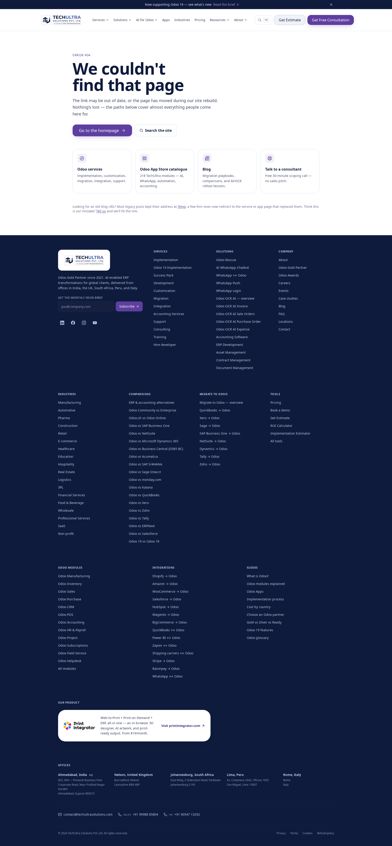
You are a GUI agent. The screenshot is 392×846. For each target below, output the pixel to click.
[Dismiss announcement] (331, 4)
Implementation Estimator (290, 433)
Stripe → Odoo (163, 661)
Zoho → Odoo (210, 464)
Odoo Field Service (72, 653)
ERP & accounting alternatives (151, 402)
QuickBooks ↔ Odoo (168, 630)
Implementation (166, 260)
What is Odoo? (258, 576)
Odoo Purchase (69, 599)
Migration (161, 298)
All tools (276, 441)
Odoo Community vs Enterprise (152, 410)
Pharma (64, 418)
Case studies (288, 298)
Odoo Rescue (226, 260)
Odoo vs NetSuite (142, 433)
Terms (294, 833)
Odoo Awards (289, 275)
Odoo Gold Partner (293, 267)
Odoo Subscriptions (73, 645)
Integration (162, 306)
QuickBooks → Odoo (215, 410)
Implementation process (265, 599)
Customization (164, 291)
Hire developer (165, 344)
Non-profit (66, 533)
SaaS (61, 526)
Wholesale (66, 510)
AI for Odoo (145, 20)
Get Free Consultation (330, 19)
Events (284, 291)
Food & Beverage (71, 503)
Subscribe (127, 306)
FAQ (282, 314)
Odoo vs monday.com (145, 479)
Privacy (281, 833)
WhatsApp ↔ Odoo (231, 275)
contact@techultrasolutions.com (88, 814)
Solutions (120, 20)
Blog (282, 306)
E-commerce (67, 441)
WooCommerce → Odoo (170, 591)
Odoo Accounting (71, 622)
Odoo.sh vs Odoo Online (147, 418)
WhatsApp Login (228, 291)
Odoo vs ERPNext (142, 526)
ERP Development (229, 344)
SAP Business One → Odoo (220, 433)
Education (65, 456)
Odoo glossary (258, 638)
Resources (217, 20)
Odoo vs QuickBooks (144, 495)
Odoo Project (68, 638)
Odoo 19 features (260, 630)
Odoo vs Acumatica (143, 456)
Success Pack (163, 275)
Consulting (162, 329)
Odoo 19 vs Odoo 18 (144, 541)
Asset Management (231, 352)
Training (160, 337)
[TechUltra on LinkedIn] (62, 323)
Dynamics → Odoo (213, 449)
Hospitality (66, 464)
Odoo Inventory (70, 584)
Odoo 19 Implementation (173, 267)
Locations (286, 321)
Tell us (101, 211)
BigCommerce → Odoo (169, 622)
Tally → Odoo (209, 456)
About (238, 20)
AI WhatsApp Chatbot (232, 267)
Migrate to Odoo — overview (221, 402)
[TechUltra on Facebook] (73, 323)
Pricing (200, 20)
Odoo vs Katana (141, 487)
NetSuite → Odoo (213, 441)
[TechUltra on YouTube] (95, 323)
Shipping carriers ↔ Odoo (172, 653)
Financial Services (71, 495)
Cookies (308, 833)
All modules (67, 668)
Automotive (66, 410)
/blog (182, 206)
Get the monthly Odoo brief (80, 298)
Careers (284, 283)
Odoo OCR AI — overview (235, 298)
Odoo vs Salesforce (143, 533)
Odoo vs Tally (139, 518)
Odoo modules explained (266, 584)
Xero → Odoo (209, 418)
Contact (284, 329)
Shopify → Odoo (164, 576)
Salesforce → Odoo (166, 599)
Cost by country (258, 607)
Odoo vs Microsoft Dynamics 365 (153, 441)
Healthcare (66, 449)
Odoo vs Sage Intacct (145, 472)
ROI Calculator (281, 425)
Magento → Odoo (165, 614)
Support (160, 321)
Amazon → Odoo (165, 584)
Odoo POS (65, 614)
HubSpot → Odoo (165, 607)
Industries (182, 20)
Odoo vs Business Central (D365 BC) (156, 449)
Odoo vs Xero (139, 503)
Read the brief (224, 4)
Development (164, 283)
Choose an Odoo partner (265, 614)
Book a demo (280, 410)
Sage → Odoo (210, 425)
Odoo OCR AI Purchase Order (238, 321)
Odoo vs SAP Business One (149, 425)
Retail (62, 433)
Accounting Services (169, 314)
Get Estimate (290, 19)
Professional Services (74, 518)
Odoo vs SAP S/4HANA (145, 464)
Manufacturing (69, 402)
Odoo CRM (66, 607)
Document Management (234, 368)
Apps (166, 20)
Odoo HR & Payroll (72, 630)
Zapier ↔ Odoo (164, 645)
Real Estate (66, 472)
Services (98, 20)
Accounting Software (232, 337)
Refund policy (325, 833)
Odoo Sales (66, 591)
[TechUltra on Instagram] (84, 323)
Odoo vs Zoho (139, 510)
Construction (68, 425)
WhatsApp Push (228, 283)
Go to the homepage (99, 130)
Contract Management (233, 360)
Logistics (64, 479)
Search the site (158, 130)
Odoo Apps (255, 591)
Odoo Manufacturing (74, 576)
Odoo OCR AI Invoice (232, 306)
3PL (60, 487)
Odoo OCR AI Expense (233, 329)
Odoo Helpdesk (69, 661)
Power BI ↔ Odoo (166, 638)
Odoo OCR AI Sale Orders (235, 314)
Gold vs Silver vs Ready (264, 622)
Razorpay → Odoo (165, 668)
